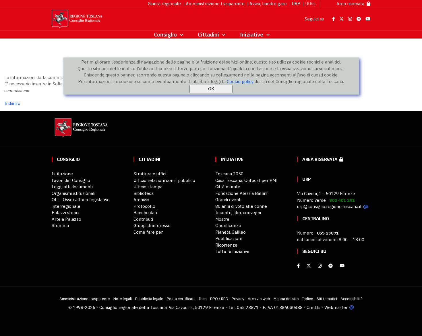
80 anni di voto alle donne (241, 206)
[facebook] (298, 265)
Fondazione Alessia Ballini (241, 193)
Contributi (143, 219)
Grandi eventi (228, 199)
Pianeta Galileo (230, 232)
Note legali (122, 298)
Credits (313, 307)
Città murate (227, 186)
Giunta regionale (164, 3)
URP (296, 3)
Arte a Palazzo (66, 219)
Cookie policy (240, 81)
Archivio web (259, 298)
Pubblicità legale (149, 298)
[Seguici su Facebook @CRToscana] (334, 19)
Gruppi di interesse (152, 225)
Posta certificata (181, 298)
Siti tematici (327, 298)
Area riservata (351, 3)
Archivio (141, 199)
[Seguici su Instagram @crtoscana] (350, 19)
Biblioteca (143, 193)
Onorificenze (228, 225)
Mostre (222, 219)
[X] (309, 265)
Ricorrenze (226, 245)
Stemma (60, 225)
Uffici (310, 3)
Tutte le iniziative (232, 251)
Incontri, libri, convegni (238, 212)
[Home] (80, 130)
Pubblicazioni (228, 238)
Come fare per (148, 232)
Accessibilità (351, 298)
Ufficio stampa (147, 186)
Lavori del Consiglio (71, 180)
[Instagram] (320, 265)
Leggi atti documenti (72, 186)
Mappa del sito (286, 298)
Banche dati (145, 212)
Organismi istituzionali (73, 193)
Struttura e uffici (149, 173)
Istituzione (62, 173)
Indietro (12, 103)
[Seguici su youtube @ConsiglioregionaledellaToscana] (342, 265)
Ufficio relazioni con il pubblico (164, 180)
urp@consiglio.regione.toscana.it (329, 206)
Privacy (238, 298)
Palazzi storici (65, 212)
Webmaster (336, 307)
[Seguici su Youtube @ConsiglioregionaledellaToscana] (367, 19)
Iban (203, 298)
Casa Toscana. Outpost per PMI (246, 180)
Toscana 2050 (229, 173)
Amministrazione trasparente (215, 3)
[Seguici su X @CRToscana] (342, 19)
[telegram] (331, 265)
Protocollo (144, 206)
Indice (307, 298)
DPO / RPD (219, 298)
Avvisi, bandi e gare (268, 3)
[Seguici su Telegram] (359, 19)
